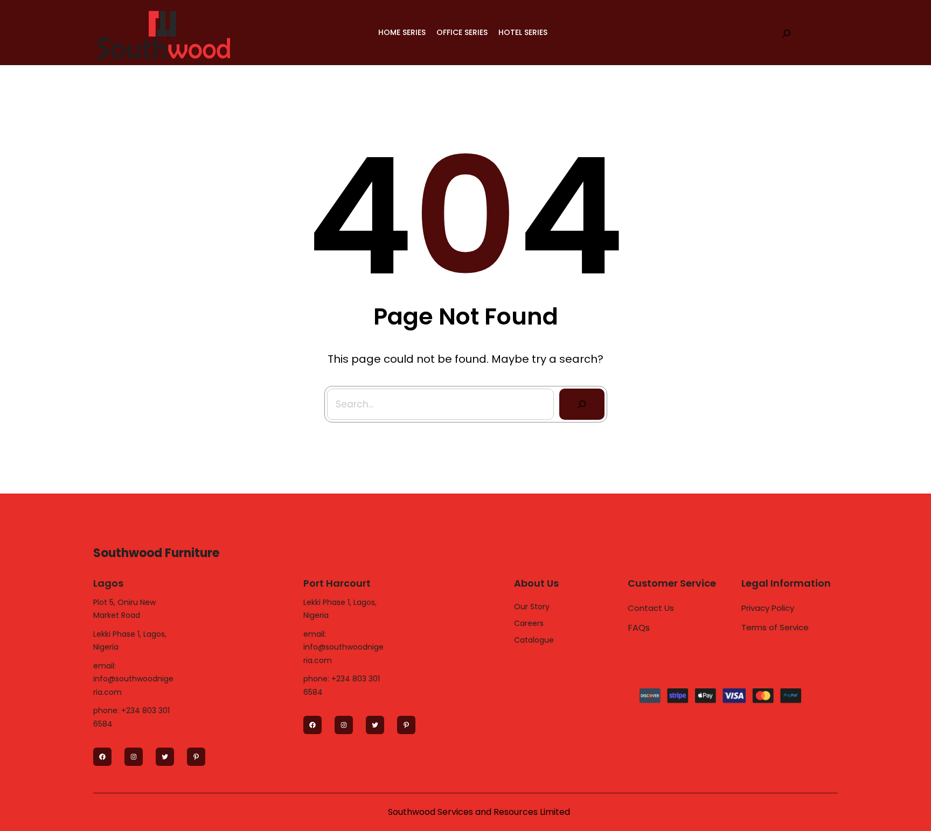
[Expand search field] (787, 32)
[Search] (582, 404)
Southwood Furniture (156, 553)
